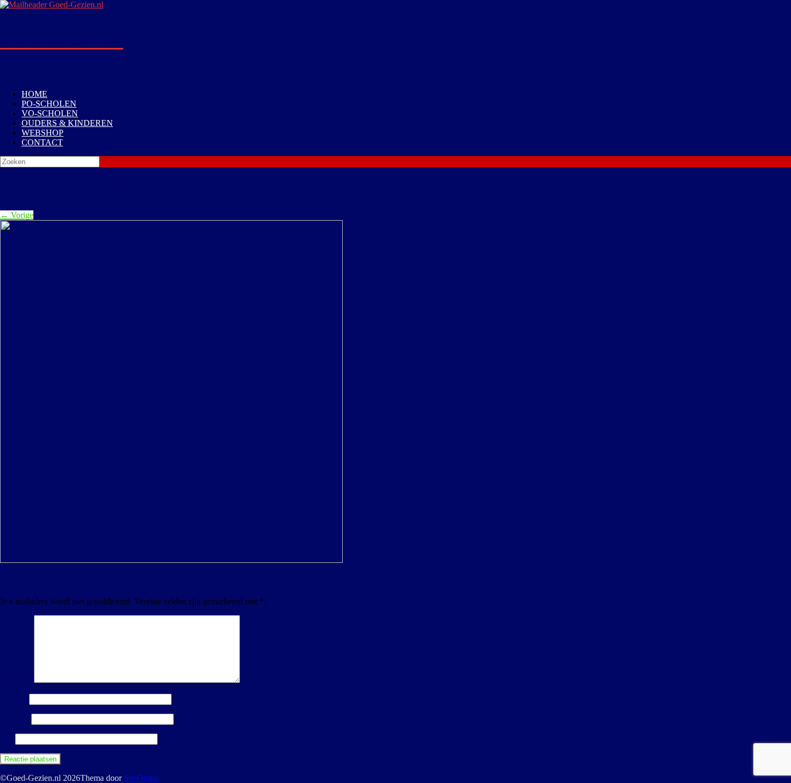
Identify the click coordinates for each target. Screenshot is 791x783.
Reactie (16, 680)
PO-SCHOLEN (49, 103)
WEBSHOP (42, 132)
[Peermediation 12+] (171, 560)
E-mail (14, 718)
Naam (13, 698)
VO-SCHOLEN (50, 113)
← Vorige (16, 215)
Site (6, 738)
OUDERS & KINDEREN (67, 123)
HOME (34, 93)
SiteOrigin (141, 777)
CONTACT (42, 142)
